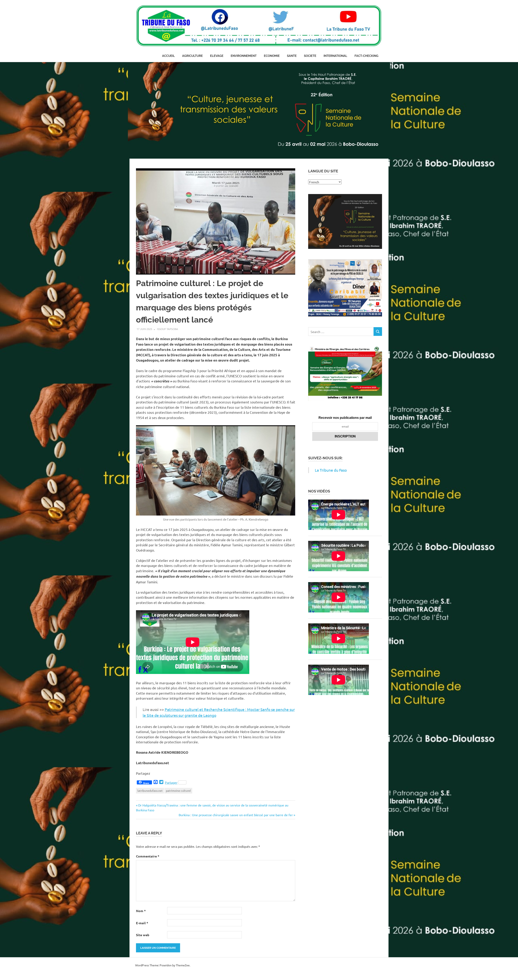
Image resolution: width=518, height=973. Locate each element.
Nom (141, 911)
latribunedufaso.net (150, 790)
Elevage (216, 56)
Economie (272, 56)
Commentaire (147, 856)
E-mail (142, 923)
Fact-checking (366, 56)
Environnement (244, 56)
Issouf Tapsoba (167, 329)
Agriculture (192, 56)
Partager (171, 782)
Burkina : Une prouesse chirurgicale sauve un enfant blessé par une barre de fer (236, 815)
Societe (310, 56)
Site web (142, 935)
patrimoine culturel (178, 790)
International (335, 56)
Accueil (168, 56)
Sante (292, 56)
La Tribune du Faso (331, 470)
